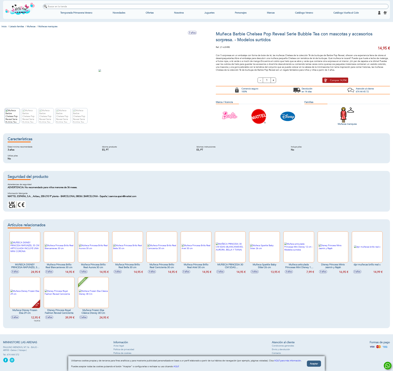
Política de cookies (122, 353)
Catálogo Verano (304, 12)
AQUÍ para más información (287, 360)
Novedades (119, 12)
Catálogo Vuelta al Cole (346, 12)
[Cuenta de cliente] (379, 13)
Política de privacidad (123, 349)
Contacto (276, 353)
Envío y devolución (281, 349)
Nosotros (179, 12)
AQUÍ (176, 366)
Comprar (338, 80)
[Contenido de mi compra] (385, 13)
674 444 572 (13, 354)
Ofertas (150, 12)
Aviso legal (118, 345)
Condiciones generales (283, 345)
